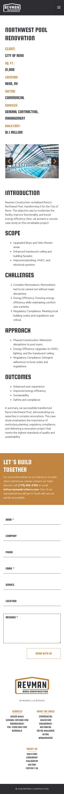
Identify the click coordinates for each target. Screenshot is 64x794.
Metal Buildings (45, 730)
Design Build (17, 716)
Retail (45, 734)
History (32, 764)
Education (45, 720)
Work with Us (43, 653)
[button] (55, 161)
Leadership (32, 757)
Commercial (45, 716)
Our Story (32, 754)
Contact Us (32, 768)
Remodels (17, 730)
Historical (45, 727)
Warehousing (46, 738)
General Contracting (17, 720)
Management (17, 723)
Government (45, 723)
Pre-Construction (17, 727)
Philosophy (32, 761)
